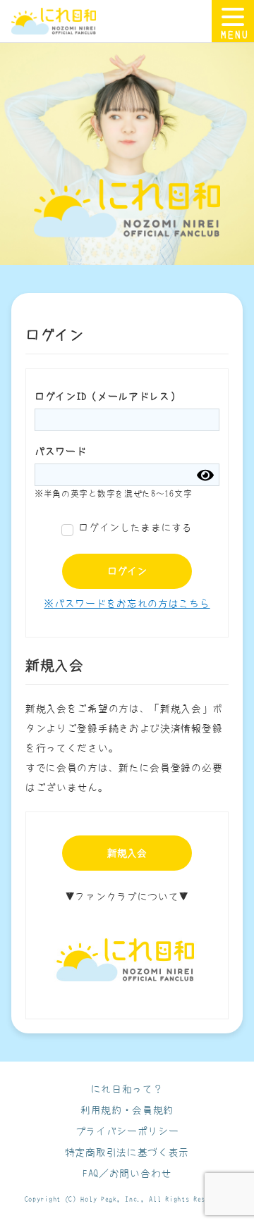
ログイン (127, 571)
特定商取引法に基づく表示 (127, 1152)
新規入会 (127, 853)
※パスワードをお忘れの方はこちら (127, 604)
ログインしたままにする (135, 528)
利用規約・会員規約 (127, 1110)
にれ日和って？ (127, 1089)
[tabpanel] (127, 148)
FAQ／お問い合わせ (127, 1174)
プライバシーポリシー (127, 1131)
